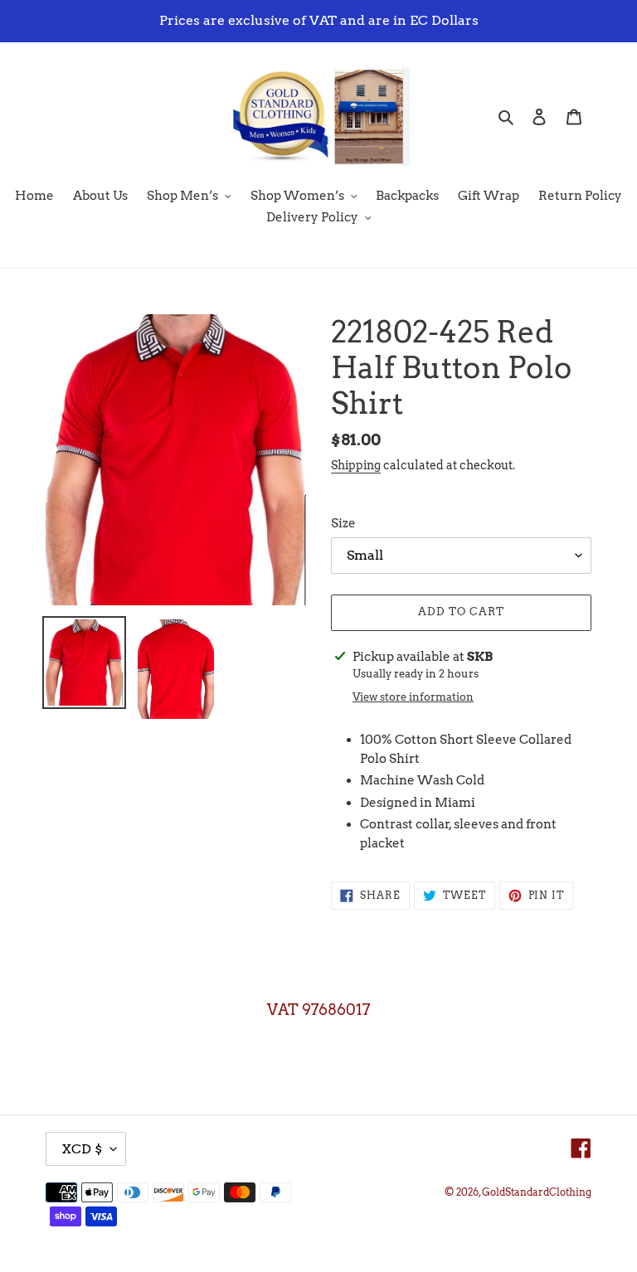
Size (343, 523)
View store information (413, 697)
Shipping (356, 465)
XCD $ (81, 1149)
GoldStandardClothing (536, 1192)
